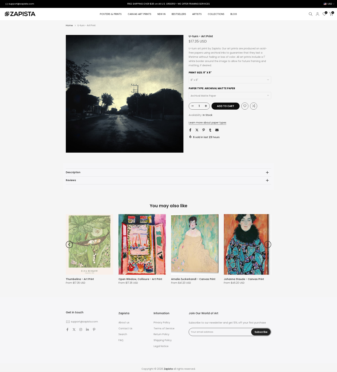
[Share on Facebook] (190, 130)
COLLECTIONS (216, 14)
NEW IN (161, 14)
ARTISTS (197, 14)
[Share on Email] (217, 130)
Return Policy (161, 334)
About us (123, 322)
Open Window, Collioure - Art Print (140, 279)
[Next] (267, 244)
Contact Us (125, 328)
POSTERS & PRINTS (111, 14)
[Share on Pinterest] (203, 130)
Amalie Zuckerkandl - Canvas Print (193, 279)
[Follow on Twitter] (74, 329)
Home (69, 25)
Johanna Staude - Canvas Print (244, 279)
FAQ (120, 340)
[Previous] (69, 244)
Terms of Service (164, 328)
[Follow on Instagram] (80, 329)
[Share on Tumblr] (210, 130)
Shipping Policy (163, 340)
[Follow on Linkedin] (87, 329)
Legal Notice (161, 346)
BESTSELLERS (179, 14)
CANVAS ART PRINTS (139, 14)
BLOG (233, 14)
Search (122, 334)
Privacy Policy (162, 322)
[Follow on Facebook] (67, 329)
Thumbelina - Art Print (80, 279)
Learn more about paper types (207, 122)
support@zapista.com (21, 3)
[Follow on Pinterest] (94, 329)
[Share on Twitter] (197, 130)
